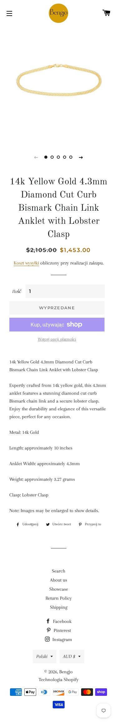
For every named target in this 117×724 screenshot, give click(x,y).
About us (58, 580)
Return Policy (59, 598)
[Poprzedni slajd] (36, 157)
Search (58, 571)
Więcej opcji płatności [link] (57, 339)
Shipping (58, 607)
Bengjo (66, 672)
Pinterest (61, 630)
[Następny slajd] (81, 157)
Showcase (58, 589)
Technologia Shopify (59, 679)
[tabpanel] (58, 83)
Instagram (61, 639)
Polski (41, 656)
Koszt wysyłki (26, 263)
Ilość (16, 291)
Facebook (61, 621)
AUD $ (69, 656)
